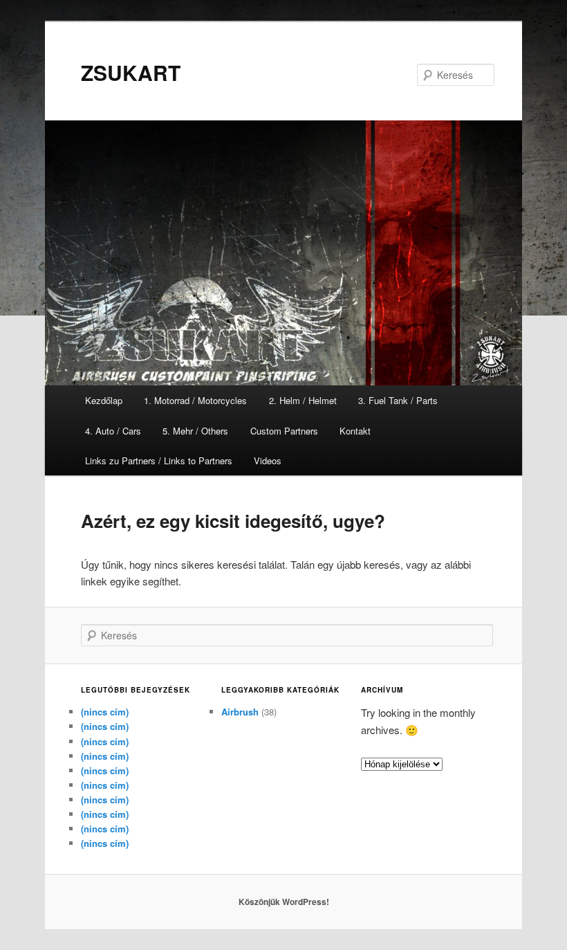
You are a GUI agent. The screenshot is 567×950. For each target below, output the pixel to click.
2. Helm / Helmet (303, 400)
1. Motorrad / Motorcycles (195, 400)
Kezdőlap (103, 400)
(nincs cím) (105, 711)
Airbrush (240, 711)
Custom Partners (284, 430)
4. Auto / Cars (113, 430)
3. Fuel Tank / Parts (398, 400)
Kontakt (355, 430)
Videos (267, 460)
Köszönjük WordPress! (284, 901)
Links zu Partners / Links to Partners (158, 460)
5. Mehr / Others (195, 430)
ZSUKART (130, 72)
